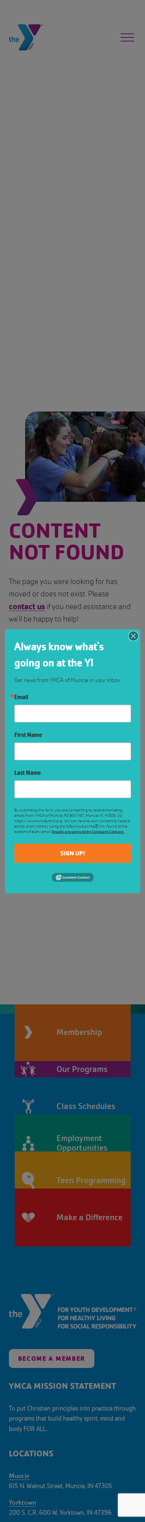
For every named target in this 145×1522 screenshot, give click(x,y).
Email (21, 697)
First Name (28, 734)
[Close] (133, 635)
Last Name (27, 772)
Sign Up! (72, 853)
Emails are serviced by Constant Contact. (88, 831)
